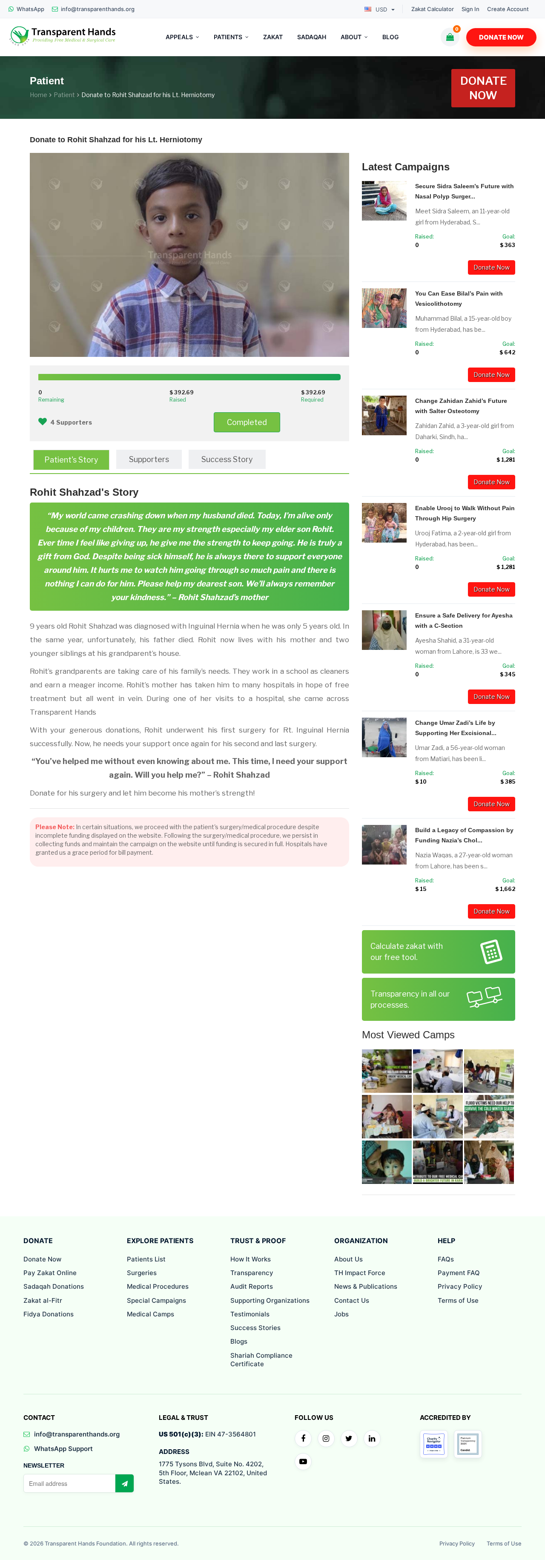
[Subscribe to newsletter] (124, 1483)
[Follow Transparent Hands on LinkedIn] (372, 1438)
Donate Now (501, 37)
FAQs (446, 1259)
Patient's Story (71, 459)
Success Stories (255, 1328)
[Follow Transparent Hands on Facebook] (303, 1438)
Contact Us (351, 1300)
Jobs (341, 1314)
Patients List (146, 1259)
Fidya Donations (48, 1314)
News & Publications (365, 1286)
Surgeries (142, 1273)
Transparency (251, 1273)
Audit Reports (251, 1286)
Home (38, 94)
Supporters (149, 459)
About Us (348, 1259)
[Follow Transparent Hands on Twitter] (349, 1438)
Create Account (508, 9)
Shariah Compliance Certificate (261, 1359)
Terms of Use (458, 1300)
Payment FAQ (459, 1273)
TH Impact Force (359, 1273)
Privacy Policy (460, 1286)
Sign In (470, 9)
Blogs (238, 1341)
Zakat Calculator (432, 9)
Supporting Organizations (270, 1300)
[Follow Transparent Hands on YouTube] (303, 1461)
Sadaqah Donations (53, 1286)
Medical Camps (150, 1314)
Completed (247, 422)
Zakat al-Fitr (42, 1300)
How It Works (250, 1259)
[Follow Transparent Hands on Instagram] (326, 1438)
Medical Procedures (158, 1286)
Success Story (227, 459)
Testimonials (250, 1314)
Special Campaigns (156, 1300)
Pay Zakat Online (50, 1273)
